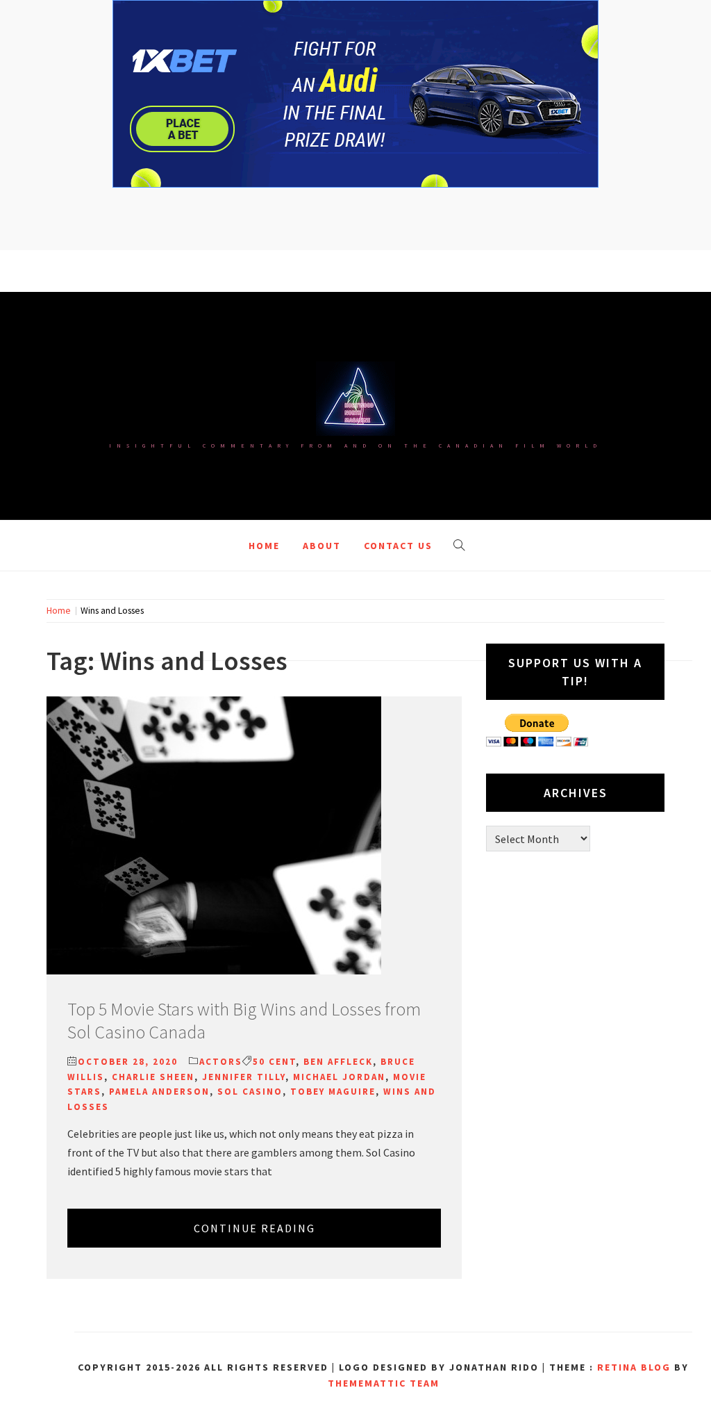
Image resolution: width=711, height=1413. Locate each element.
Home (264, 545)
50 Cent (274, 1062)
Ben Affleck (338, 1062)
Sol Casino (250, 1091)
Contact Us (398, 545)
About (322, 545)
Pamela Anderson (159, 1091)
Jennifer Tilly (243, 1077)
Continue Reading (254, 1228)
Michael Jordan (339, 1077)
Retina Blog (634, 1367)
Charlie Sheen (153, 1077)
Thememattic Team (384, 1383)
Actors (220, 1062)
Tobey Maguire (333, 1091)
